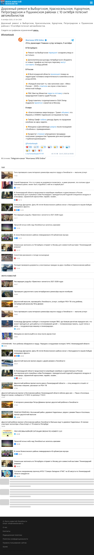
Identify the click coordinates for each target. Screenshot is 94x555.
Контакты (6, 531)
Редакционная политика (12, 535)
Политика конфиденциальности (15, 539)
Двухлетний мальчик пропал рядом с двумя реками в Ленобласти (39, 361)
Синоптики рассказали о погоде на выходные (31, 255)
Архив (5, 547)
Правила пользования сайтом (14, 543)
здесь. (36, 30)
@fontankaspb (7, 34)
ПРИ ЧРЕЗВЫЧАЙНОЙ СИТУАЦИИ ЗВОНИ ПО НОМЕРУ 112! (38, 431)
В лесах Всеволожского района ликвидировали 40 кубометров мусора (41, 235)
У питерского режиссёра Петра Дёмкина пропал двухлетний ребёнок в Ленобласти (46, 402)
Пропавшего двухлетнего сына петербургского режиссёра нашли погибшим (43, 291)
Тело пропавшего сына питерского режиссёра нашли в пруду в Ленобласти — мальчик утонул (50, 172)
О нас (5, 527)
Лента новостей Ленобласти (14, 550)
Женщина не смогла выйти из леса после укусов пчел (35, 334)
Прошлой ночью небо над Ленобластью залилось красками (37, 225)
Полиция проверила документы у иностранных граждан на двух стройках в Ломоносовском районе (52, 265)
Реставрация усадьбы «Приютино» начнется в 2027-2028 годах (38, 215)
